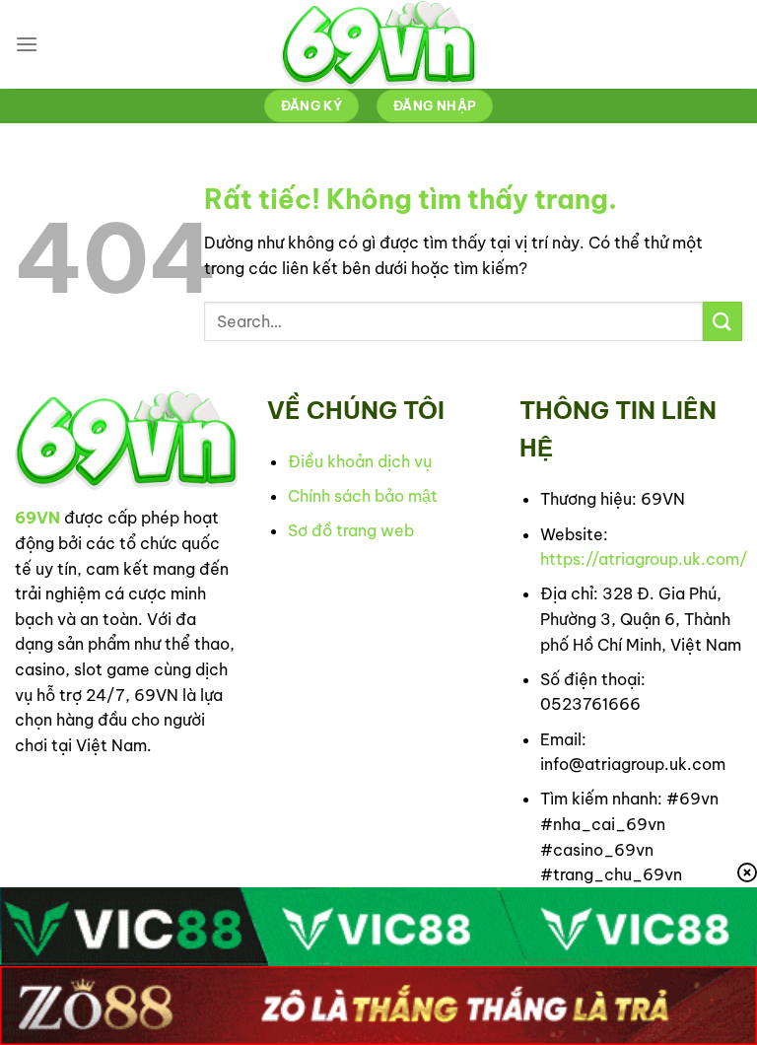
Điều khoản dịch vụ (360, 461)
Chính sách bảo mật (363, 496)
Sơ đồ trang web (351, 530)
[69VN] (378, 44)
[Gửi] (722, 321)
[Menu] (26, 44)
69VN (37, 517)
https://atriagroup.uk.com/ (643, 559)
